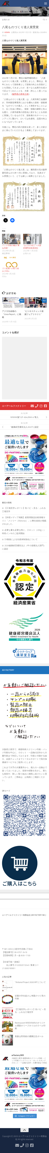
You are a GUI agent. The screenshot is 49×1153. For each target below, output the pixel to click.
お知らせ (6, 19)
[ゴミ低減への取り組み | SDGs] (11, 262)
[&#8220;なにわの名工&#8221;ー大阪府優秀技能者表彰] (32, 239)
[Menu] (45, 3)
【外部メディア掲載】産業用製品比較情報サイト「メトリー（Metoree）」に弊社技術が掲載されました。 (24, 520)
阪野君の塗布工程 (20, 94)
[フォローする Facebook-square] (45, 406)
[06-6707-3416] (36, 406)
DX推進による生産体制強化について (21, 539)
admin (7, 32)
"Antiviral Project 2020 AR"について (30, 982)
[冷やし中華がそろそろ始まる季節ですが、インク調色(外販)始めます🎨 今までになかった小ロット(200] (24, 1089)
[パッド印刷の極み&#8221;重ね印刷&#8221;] (11, 239)
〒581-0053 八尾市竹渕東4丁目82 (17, 949)
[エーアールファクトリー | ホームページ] (7, 3)
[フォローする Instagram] (41, 406)
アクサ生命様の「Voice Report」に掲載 (11, 314)
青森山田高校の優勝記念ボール (29, 1036)
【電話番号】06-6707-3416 (14, 952)
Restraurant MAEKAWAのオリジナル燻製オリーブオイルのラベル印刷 (30, 1026)
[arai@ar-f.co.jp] (32, 406)
